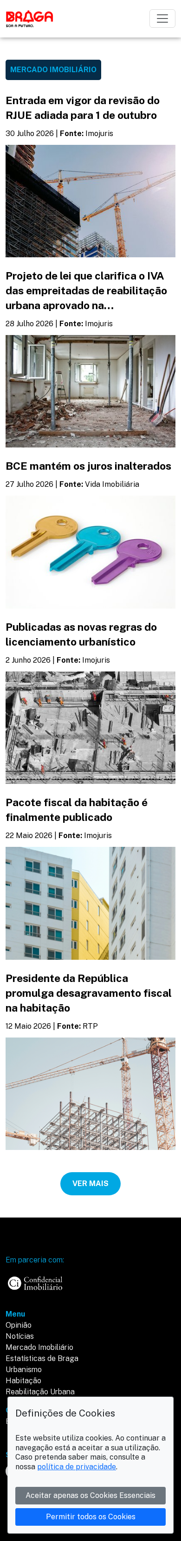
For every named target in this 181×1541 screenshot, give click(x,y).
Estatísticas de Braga (42, 1358)
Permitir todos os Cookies (91, 1516)
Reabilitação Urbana (40, 1391)
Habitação (23, 1380)
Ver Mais (90, 1183)
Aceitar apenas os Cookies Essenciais (90, 1495)
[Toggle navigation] (162, 18)
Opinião (19, 1325)
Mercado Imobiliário (39, 1347)
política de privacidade (76, 1466)
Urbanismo (24, 1369)
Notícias (20, 1336)
